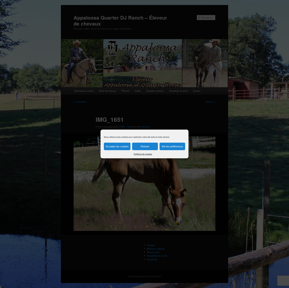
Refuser (145, 146)
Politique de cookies (143, 154)
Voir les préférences (172, 146)
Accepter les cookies (117, 146)
